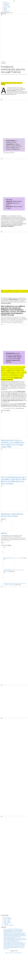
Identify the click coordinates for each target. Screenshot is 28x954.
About (6, 952)
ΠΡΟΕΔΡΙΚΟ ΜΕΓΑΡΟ (8, 934)
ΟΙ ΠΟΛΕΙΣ (6, 4)
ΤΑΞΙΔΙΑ (20, 943)
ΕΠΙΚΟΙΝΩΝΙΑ (6, 11)
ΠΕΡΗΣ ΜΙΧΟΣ (7, 947)
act (7, 929)
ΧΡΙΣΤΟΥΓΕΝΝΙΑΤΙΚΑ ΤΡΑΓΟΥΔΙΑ (11, 942)
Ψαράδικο (22, 947)
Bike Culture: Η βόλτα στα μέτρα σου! (12, 558)
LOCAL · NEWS (7, 6)
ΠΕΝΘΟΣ (18, 933)
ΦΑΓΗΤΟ (15, 931)
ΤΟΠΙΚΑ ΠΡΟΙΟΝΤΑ (8, 935)
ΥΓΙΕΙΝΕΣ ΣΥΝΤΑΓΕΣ (19, 939)
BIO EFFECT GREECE (13, 929)
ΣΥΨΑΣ (5, 937)
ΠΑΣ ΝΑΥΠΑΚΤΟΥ (20, 930)
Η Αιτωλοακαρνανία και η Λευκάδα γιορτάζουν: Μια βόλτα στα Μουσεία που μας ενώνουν (13, 480)
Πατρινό (20, 929)
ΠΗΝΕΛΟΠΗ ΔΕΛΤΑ (15, 941)
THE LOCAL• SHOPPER (9, 925)
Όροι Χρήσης (18, 952)
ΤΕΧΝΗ (9, 941)
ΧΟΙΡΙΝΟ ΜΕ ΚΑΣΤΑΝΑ (8, 946)
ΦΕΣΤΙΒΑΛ (18, 937)
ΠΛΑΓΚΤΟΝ (15, 943)
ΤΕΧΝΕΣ (14, 937)
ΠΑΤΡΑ (23, 946)
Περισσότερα (7, 540)
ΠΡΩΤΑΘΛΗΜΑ (7, 939)
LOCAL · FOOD (7, 7)
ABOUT (5, 9)
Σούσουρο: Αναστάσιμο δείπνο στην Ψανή (12, 514)
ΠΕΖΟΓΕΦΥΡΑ (13, 944)
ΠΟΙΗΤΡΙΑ (19, 946)
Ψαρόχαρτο (6, 948)
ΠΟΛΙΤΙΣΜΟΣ (10, 931)
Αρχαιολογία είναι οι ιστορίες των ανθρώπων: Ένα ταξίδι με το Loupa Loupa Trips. (13, 443)
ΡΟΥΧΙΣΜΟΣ (23, 933)
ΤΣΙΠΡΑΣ (5, 931)
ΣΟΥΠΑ (25, 939)
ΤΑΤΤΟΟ (5, 941)
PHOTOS (5, 8)
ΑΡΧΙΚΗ (5, 2)
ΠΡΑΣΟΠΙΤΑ (12, 938)
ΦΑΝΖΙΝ (11, 947)
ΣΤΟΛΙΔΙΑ (20, 942)
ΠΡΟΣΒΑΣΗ (15, 934)
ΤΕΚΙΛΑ (15, 946)
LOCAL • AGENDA (7, 922)
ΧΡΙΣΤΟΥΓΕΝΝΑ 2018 (8, 943)
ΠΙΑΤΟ (14, 933)
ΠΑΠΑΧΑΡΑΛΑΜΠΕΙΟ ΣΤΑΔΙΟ (10, 930)
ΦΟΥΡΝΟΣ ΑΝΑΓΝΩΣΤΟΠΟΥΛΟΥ (13, 932)
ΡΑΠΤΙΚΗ (24, 935)
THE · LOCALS (7, 3)
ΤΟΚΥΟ (20, 935)
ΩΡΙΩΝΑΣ (12, 939)
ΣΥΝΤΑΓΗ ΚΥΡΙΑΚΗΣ (20, 944)
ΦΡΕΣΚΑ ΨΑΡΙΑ (15, 935)
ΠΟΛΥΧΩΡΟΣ (9, 937)
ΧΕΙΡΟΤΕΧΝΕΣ (7, 938)
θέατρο (5, 929)
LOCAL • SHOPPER (8, 918)
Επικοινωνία (11, 952)
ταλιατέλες (22, 938)
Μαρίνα (4, 533)
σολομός (17, 938)
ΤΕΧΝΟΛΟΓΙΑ (16, 947)
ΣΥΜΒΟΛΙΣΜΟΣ (21, 934)
